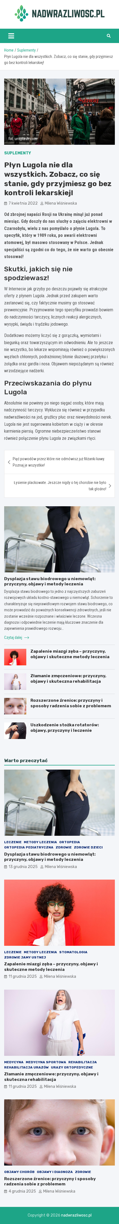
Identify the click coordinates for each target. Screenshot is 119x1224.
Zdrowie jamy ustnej (25, 957)
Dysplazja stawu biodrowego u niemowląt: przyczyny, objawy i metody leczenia (49, 581)
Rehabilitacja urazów (26, 1067)
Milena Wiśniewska (61, 203)
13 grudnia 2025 (23, 866)
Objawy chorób (19, 1172)
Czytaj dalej (13, 637)
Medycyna (14, 1062)
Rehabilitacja (82, 1062)
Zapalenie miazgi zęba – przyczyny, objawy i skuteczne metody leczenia (69, 654)
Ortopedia (69, 842)
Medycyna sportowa (46, 1062)
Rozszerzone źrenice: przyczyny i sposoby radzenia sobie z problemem (70, 703)
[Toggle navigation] (11, 36)
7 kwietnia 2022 (23, 203)
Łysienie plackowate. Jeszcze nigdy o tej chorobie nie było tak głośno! (60, 485)
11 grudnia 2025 (23, 976)
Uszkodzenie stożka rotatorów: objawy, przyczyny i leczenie (64, 727)
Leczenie (13, 842)
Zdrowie (64, 847)
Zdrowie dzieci (88, 847)
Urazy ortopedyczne (72, 1067)
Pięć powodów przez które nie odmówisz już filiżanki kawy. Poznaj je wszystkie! (59, 462)
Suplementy (17, 153)
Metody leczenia (40, 842)
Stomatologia (73, 952)
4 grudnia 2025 (22, 1191)
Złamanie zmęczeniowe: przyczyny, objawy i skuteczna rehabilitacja (68, 678)
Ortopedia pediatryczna (28, 847)
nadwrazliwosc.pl (76, 1215)
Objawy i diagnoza (55, 1172)
